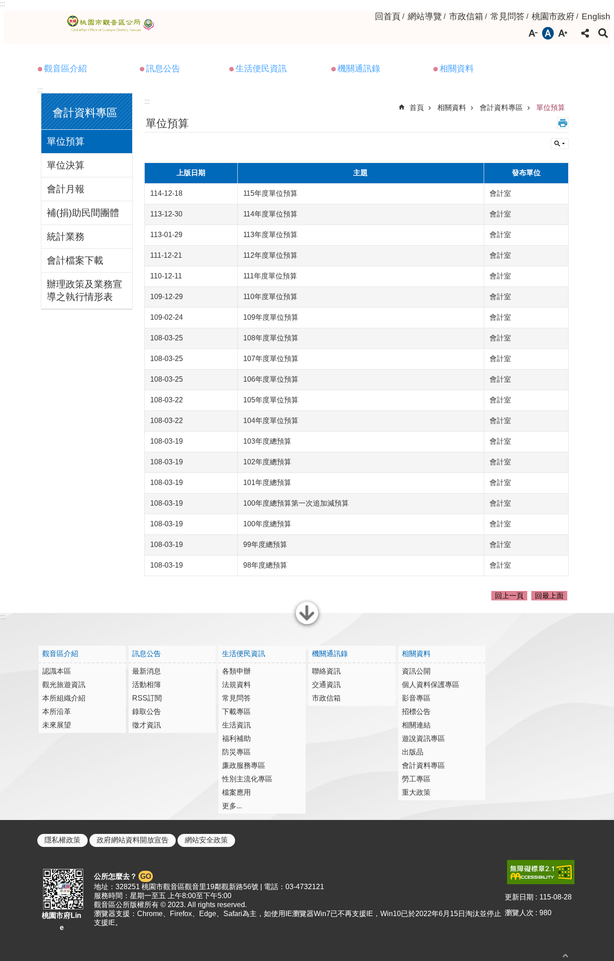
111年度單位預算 (270, 276)
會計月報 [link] (66, 189)
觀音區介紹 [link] (65, 68)
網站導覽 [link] (425, 16)
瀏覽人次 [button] (519, 913)
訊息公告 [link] (163, 68)
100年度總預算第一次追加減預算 (296, 503)
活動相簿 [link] (146, 684)
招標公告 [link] (416, 711)
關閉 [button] (307, 623)
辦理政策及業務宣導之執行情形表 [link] (84, 290)
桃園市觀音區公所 (112, 24)
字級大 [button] (562, 33)
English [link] (596, 16)
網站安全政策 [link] (206, 840)
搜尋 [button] (603, 33)
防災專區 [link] (236, 752)
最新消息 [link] (146, 671)
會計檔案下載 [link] (75, 260)
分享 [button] (585, 33)
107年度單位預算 (270, 358)
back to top (565, 955)
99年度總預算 (265, 544)
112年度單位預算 (270, 255)
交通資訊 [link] (326, 684)
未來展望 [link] (56, 725)
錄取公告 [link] (146, 711)
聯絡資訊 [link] (326, 671)
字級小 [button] (533, 33)
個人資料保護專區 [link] (430, 684)
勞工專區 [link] (416, 779)
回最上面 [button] (549, 596)
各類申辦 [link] (236, 671)
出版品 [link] (412, 752)
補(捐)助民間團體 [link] (83, 212)
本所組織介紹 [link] (63, 698)
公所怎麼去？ (122, 876)
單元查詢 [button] (560, 143)
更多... (232, 806)
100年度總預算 (267, 524)
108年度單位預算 (270, 338)
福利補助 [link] (236, 738)
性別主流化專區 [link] (247, 779)
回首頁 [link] (387, 16)
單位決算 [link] (66, 165)
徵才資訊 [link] (146, 725)
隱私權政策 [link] (62, 840)
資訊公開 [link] (416, 671)
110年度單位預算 (270, 296)
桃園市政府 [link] (553, 16)
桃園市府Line (61, 921)
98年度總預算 (265, 565)
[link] (540, 872)
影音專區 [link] (416, 698)
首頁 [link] (416, 107)
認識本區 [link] (56, 671)
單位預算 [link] (66, 141)
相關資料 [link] (457, 68)
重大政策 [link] (416, 792)
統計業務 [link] (66, 236)
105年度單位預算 (270, 400)
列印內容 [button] (563, 123)
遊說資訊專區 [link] (423, 738)
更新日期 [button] (519, 897)
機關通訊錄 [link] (359, 68)
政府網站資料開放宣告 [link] (133, 840)
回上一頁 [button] (509, 596)
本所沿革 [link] (56, 711)
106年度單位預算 (270, 379)
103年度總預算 (267, 441)
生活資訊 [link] (236, 725)
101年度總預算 (267, 482)
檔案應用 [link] (236, 792)
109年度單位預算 (270, 317)
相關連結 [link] (416, 725)
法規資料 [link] (236, 684)
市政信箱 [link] (466, 16)
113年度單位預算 (270, 234)
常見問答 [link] (507, 16)
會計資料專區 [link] (501, 107)
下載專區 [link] (236, 711)
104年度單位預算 (270, 420)
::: (2, 4)
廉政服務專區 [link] (243, 765)
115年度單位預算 (270, 193)
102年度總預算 (267, 462)
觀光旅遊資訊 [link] (63, 684)
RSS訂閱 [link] (147, 698)
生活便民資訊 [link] (261, 68)
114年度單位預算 (270, 214)
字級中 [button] (548, 33)
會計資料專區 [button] (85, 112)
